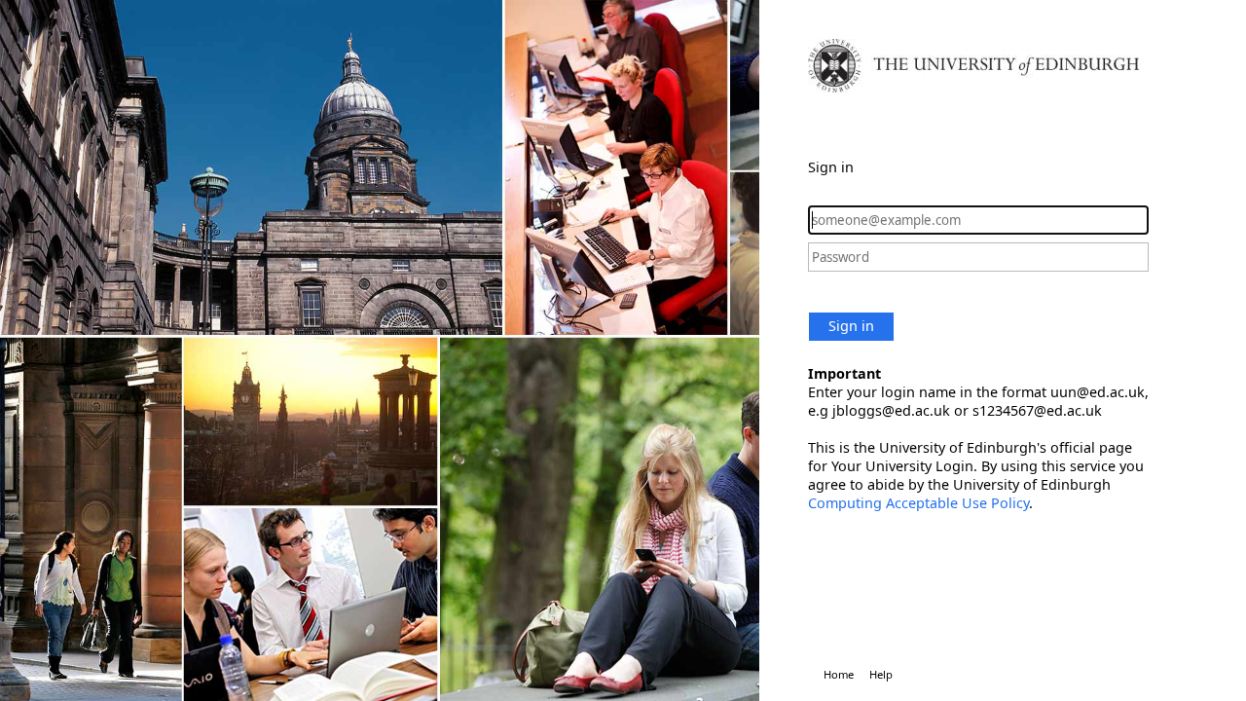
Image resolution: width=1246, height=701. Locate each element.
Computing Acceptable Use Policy (918, 503)
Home (839, 674)
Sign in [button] (851, 325)
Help (881, 674)
